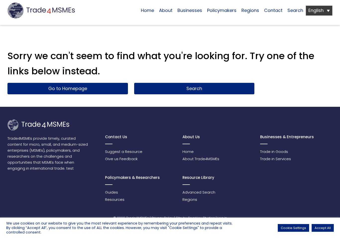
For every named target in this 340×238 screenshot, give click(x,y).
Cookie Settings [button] (293, 228)
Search (295, 10)
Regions (250, 10)
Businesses (189, 10)
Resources (114, 199)
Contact (273, 10)
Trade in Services (275, 158)
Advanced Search (198, 192)
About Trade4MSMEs (200, 158)
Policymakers (221, 10)
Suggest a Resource (123, 151)
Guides (111, 192)
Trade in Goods (274, 151)
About (165, 10)
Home (147, 10)
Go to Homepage (67, 88)
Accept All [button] (323, 228)
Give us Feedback (121, 158)
